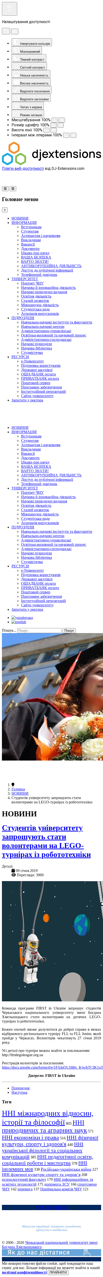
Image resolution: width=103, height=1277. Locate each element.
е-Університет (32, 361)
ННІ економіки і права (30, 1137)
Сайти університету (37, 396)
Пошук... (9, 630)
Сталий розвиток (35, 301)
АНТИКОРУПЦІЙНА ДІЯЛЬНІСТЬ (51, 266)
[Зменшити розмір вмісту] (55, 120)
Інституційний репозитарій (43, 391)
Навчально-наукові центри (42, 326)
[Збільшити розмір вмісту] (62, 120)
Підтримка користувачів (41, 365)
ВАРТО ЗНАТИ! (35, 262)
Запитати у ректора (27, 400)
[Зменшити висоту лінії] (46, 130)
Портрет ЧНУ (32, 283)
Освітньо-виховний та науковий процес (53, 335)
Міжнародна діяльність (40, 305)
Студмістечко (32, 352)
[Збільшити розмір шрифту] (60, 125)
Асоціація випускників (40, 313)
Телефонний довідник (39, 275)
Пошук (69, 630)
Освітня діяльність (36, 296)
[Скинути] (6, 31)
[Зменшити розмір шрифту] (53, 125)
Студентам (30, 231)
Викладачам (31, 240)
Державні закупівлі (36, 370)
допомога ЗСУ (57, 1184)
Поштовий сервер (35, 383)
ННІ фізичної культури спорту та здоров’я (41, 1174)
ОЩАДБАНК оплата (38, 374)
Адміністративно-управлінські (46, 331)
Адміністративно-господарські (46, 339)
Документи (30, 249)
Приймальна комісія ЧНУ (61, 1189)
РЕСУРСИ (20, 357)
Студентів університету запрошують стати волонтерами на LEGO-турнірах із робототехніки (46, 841)
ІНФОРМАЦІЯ (24, 223)
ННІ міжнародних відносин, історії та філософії (47, 1117)
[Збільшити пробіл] (73, 135)
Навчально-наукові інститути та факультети (56, 322)
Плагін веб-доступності (23, 168)
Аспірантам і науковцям (40, 236)
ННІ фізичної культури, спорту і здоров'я (50, 1140)
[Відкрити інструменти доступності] (9, 9)
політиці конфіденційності (24, 1272)
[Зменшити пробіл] (66, 135)
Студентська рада (35, 309)
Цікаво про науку (35, 253)
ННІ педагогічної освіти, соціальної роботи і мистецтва (47, 1160)
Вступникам (31, 227)
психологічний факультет (24, 1179)
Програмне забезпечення (41, 387)
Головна (18, 789)
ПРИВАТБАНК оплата (40, 378)
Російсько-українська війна (66, 1169)
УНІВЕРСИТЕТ (24, 279)
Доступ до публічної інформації (47, 270)
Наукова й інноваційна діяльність (48, 288)
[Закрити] (14, 31)
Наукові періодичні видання (44, 292)
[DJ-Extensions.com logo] (51, 164)
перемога (25, 1189)
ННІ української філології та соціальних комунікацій (42, 1150)
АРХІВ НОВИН (51, 1207)
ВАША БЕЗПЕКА (36, 257)
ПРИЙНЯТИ (58, 1272)
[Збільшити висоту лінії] (54, 130)
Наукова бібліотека (36, 348)
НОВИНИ (20, 218)
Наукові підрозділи (36, 344)
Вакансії (28, 244)
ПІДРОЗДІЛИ (22, 318)
